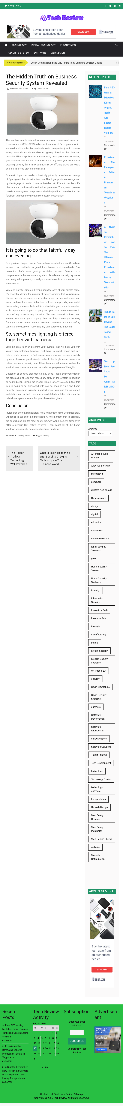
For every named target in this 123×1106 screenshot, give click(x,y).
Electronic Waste (100, 538)
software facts (99, 738)
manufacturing (98, 634)
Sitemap (78, 1094)
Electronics (68, 45)
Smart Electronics (100, 687)
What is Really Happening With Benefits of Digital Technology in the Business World (55, 458)
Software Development (98, 717)
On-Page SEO (98, 670)
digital (94, 514)
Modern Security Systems (99, 660)
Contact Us (46, 1094)
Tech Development (101, 763)
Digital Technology (43, 45)
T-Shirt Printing (99, 754)
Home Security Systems (99, 580)
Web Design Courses (97, 817)
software (96, 706)
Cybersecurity (98, 498)
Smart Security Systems (98, 697)
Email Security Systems (98, 548)
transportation (98, 799)
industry (95, 590)
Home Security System (99, 568)
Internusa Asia (98, 618)
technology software (97, 789)
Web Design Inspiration (97, 829)
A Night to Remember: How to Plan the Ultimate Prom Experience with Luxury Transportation (109, 257)
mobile (94, 642)
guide (94, 558)
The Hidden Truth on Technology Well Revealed (18, 458)
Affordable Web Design (99, 455)
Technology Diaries (101, 779)
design (94, 506)
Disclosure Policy (63, 1094)
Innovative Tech (99, 610)
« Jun (45, 1067)
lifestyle (95, 626)
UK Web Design (99, 807)
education (96, 522)
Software (40, 52)
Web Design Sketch (101, 839)
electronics (97, 530)
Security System (18, 52)
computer (96, 481)
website (95, 847)
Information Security (97, 600)
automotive (97, 473)
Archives (93, 429)
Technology (19, 45)
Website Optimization (98, 857)
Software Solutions (101, 746)
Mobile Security (99, 650)
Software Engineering (97, 728)
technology (97, 771)
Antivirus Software (101, 465)
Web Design (58, 52)
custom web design (101, 490)
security (46, 436)
